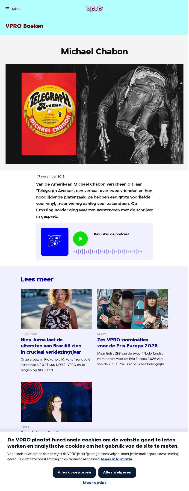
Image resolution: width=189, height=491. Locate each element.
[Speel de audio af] (80, 238)
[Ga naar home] (94, 9)
